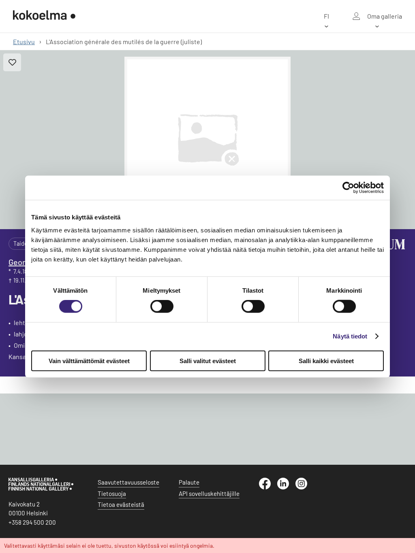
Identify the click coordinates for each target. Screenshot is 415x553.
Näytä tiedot (350, 336)
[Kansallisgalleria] (41, 489)
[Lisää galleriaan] (12, 62)
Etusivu (24, 41)
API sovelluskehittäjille (209, 493)
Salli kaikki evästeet (326, 360)
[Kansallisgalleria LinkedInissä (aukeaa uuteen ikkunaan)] (286, 487)
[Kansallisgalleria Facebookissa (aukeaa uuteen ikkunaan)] (268, 487)
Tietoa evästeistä (121, 504)
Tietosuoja (112, 493)
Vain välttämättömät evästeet (89, 360)
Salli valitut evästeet (208, 360)
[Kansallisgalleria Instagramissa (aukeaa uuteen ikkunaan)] (304, 487)
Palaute (189, 482)
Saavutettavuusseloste (128, 482)
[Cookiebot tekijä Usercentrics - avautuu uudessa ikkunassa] (348, 188)
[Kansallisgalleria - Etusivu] (44, 16)
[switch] (161, 306)
